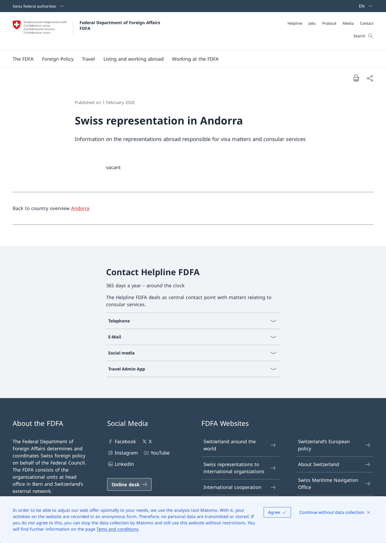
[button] (23, 58)
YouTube (160, 453)
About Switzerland (318, 464)
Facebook (125, 441)
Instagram (126, 453)
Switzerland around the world (230, 445)
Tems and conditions (117, 529)
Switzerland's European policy (324, 445)
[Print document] (356, 78)
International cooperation (232, 487)
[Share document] (370, 78)
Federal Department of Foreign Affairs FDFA (120, 25)
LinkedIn (124, 464)
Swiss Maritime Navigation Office (328, 483)
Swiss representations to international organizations (234, 467)
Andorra (80, 208)
